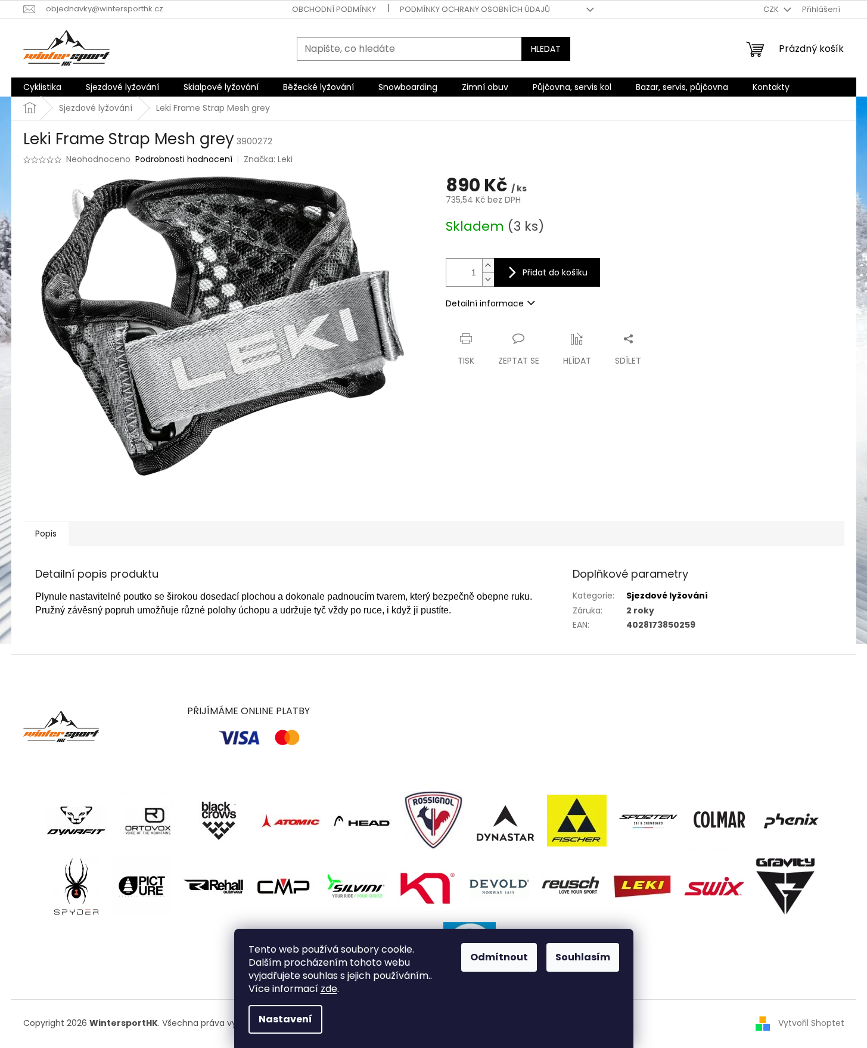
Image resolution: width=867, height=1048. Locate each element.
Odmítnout (499, 957)
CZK (772, 9)
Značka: (268, 159)
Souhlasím (582, 957)
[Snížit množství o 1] (488, 279)
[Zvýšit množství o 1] (488, 265)
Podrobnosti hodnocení (183, 159)
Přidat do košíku (555, 272)
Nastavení (285, 1019)
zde (329, 989)
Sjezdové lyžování (667, 595)
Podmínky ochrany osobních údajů (475, 9)
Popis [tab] (46, 533)
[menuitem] (42, 87)
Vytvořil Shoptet (811, 1023)
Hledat (546, 49)
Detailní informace (485, 303)
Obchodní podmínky (334, 9)
